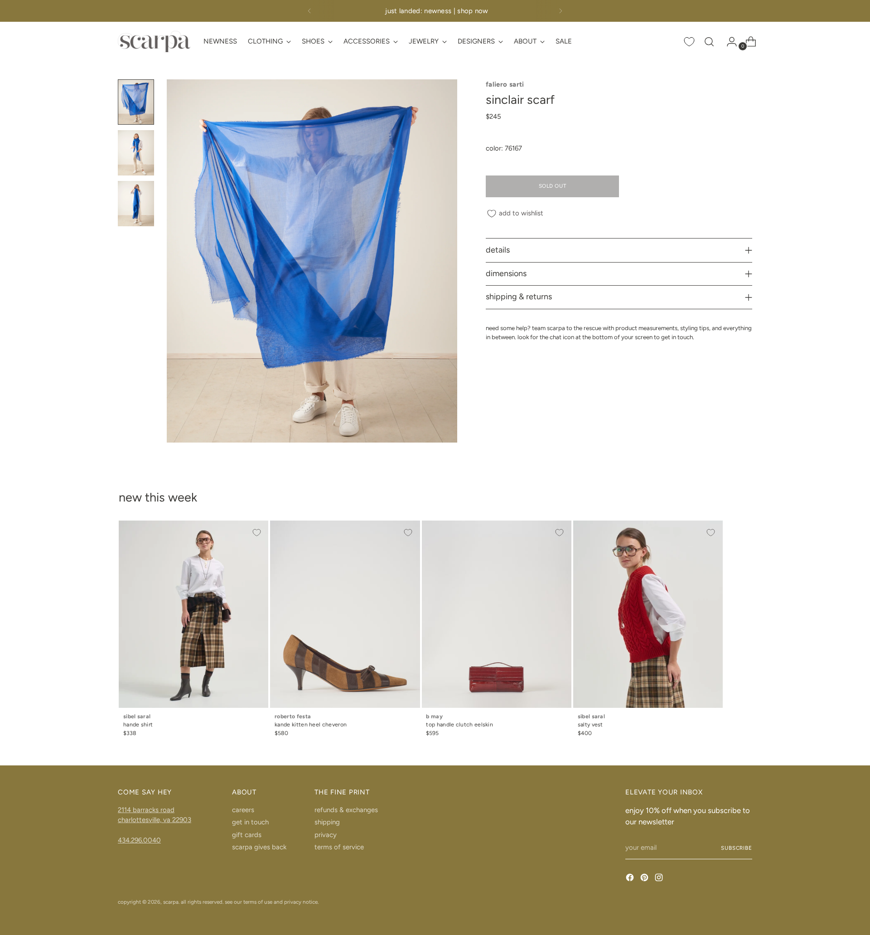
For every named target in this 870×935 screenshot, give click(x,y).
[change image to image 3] (136, 203)
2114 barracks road (146, 810)
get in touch (250, 822)
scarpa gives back (259, 847)
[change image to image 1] (136, 102)
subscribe (736, 848)
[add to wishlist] (256, 532)
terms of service (339, 847)
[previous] (309, 11)
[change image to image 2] (136, 152)
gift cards (246, 835)
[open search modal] (709, 42)
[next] (560, 11)
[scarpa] (154, 41)
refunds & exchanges (346, 810)
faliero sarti (505, 84)
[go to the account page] (728, 42)
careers (243, 810)
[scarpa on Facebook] (630, 879)
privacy (325, 835)
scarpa (171, 902)
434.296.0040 (139, 840)
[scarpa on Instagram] (659, 879)
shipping (327, 822)
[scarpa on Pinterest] (645, 879)
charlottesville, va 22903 (154, 820)
